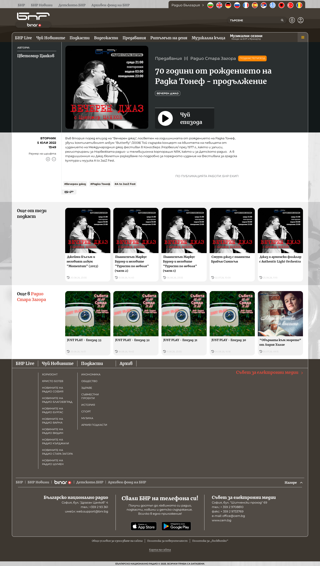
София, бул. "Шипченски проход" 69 (239, 502)
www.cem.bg (221, 520)
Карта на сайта (160, 549)
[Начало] (33, 16)
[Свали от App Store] (143, 526)
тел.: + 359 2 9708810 (228, 507)
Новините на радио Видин (52, 431)
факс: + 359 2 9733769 (228, 511)
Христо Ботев (52, 381)
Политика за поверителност (167, 540)
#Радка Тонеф (100, 184)
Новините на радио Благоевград (57, 400)
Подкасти (92, 363)
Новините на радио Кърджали (55, 441)
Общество (89, 381)
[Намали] (54, 159)
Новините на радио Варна (52, 420)
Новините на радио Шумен (53, 462)
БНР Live (25, 363)
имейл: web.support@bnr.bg (86, 511)
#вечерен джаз (75, 184)
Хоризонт (50, 374)
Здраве (86, 387)
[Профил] (300, 20)
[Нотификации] (292, 20)
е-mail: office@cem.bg (228, 516)
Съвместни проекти (90, 396)
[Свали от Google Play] (176, 526)
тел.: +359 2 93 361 (94, 507)
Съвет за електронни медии (267, 372)
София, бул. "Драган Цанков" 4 (85, 502)
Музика (87, 418)
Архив (126, 363)
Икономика (90, 374)
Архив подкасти (94, 424)
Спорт (86, 411)
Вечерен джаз (168, 93)
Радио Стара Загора (213, 58)
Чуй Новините (58, 363)
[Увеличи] (48, 159)
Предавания (168, 58)
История (88, 404)
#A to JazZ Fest (125, 184)
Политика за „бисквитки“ (210, 540)
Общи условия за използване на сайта (117, 540)
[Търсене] (282, 20)
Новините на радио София (52, 389)
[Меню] (302, 37)
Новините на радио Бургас (52, 410)
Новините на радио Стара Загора (57, 451)
